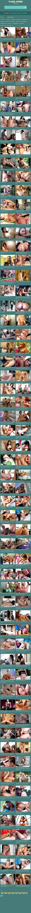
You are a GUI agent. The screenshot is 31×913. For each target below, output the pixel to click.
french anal (9, 25)
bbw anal (13, 21)
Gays (18, 13)
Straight (6, 13)
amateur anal (25, 19)
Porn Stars (13, 13)
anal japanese (15, 23)
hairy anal (2, 21)
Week (12, 17)
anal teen (8, 19)
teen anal (13, 19)
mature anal (18, 19)
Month (9, 17)
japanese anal (3, 23)
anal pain (17, 21)
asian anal (21, 23)
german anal (3, 25)
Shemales (24, 13)
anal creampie (23, 21)
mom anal (9, 23)
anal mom (8, 21)
